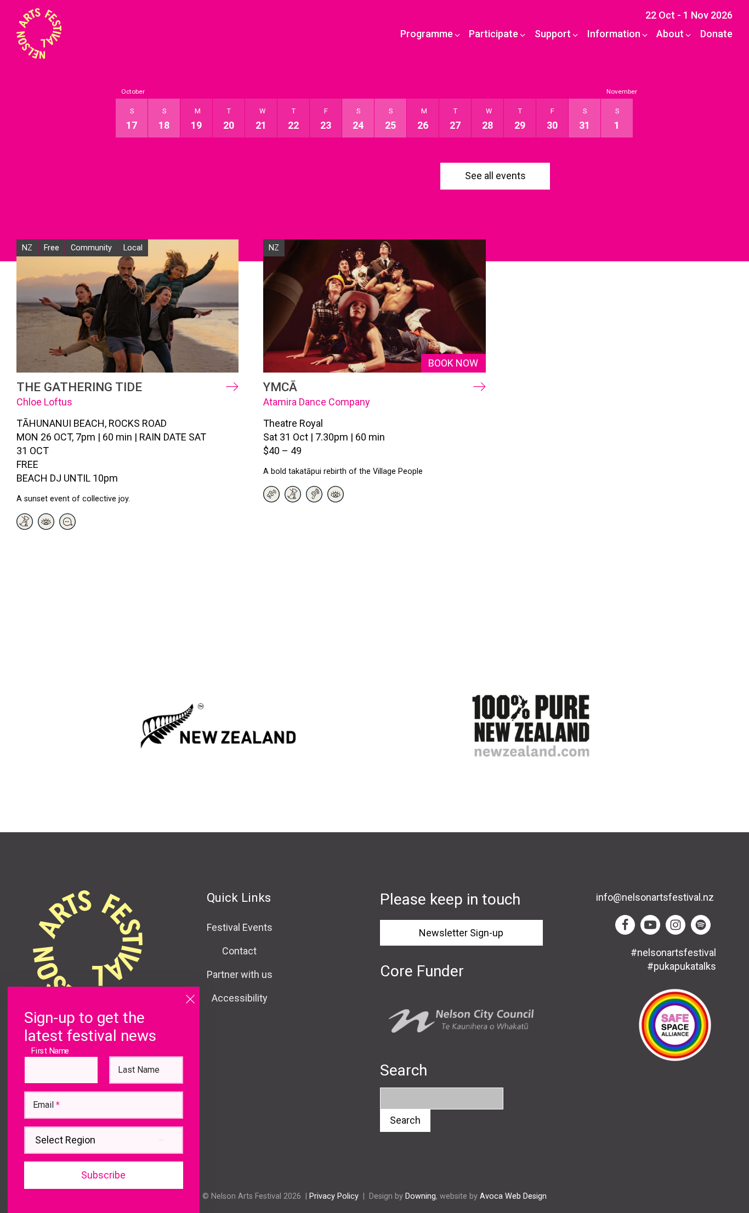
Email (46, 1105)
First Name (53, 1050)
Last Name (139, 1070)
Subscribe (103, 1175)
